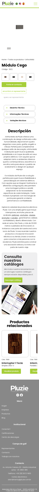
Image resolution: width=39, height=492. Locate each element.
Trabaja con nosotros (10, 456)
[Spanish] (23, 4)
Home (4, 59)
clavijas (32, 215)
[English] (20, 4)
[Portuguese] (16, 4)
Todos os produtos (16, 59)
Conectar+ (6, 429)
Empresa (5, 410)
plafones (15, 215)
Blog (3, 418)
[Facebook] (21, 395)
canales (14, 218)
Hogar (4, 406)
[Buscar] (5, 77)
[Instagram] (17, 395)
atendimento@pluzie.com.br (19, 479)
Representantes (8, 448)
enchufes (24, 215)
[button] (13, 280)
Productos (6, 414)
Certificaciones (8, 433)
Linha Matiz (29, 59)
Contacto (6, 452)
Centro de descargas (10, 437)
